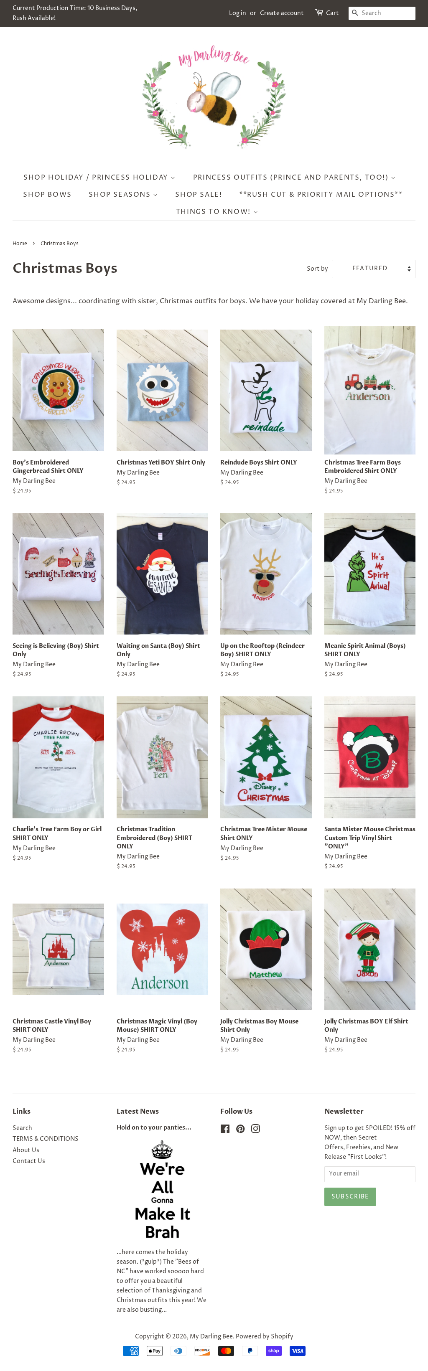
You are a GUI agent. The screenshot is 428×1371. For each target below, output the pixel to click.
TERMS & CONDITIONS (46, 1139)
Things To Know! (214, 211)
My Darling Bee (211, 1337)
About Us (26, 1150)
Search (22, 1128)
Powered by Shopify (264, 1337)
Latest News (138, 1111)
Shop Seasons (121, 194)
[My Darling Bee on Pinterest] (240, 1131)
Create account (282, 13)
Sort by (317, 269)
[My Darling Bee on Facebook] (225, 1131)
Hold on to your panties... (154, 1128)
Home (20, 243)
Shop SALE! (198, 194)
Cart (332, 13)
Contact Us (29, 1161)
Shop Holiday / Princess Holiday (97, 177)
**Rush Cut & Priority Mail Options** (321, 194)
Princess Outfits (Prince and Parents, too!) (292, 177)
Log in (237, 13)
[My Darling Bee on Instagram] (255, 1131)
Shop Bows (47, 194)
